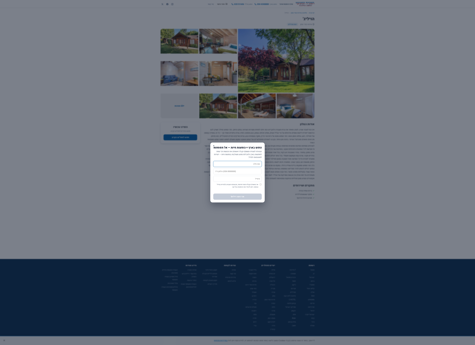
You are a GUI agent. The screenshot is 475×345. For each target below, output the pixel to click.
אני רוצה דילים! (237, 196)
